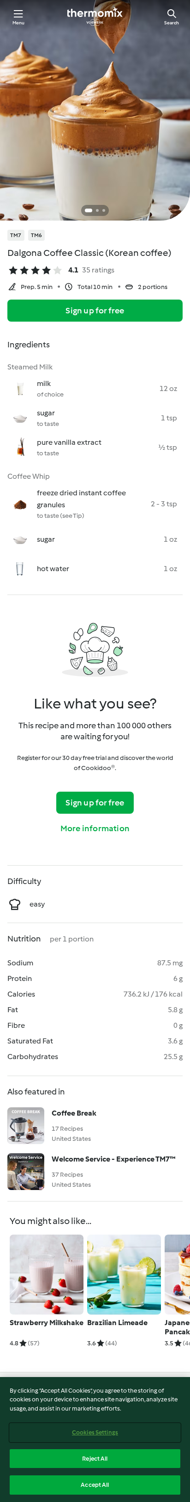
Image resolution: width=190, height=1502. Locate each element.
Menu (18, 23)
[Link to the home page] (95, 16)
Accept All (95, 1484)
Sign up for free (94, 311)
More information (95, 828)
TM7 (16, 235)
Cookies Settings (95, 1432)
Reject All (94, 1458)
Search (171, 23)
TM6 (36, 235)
